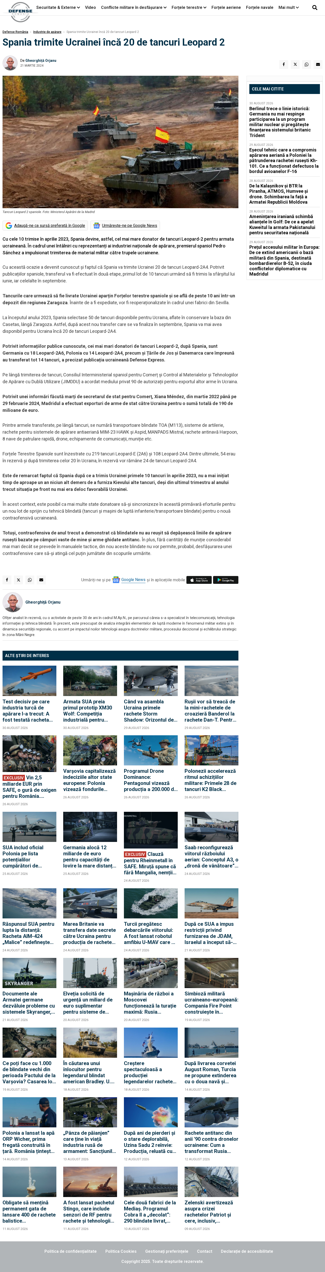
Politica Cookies (121, 1251)
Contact (204, 1251)
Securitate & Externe (56, 7)
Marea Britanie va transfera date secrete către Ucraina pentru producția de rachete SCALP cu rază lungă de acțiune (89, 933)
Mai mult (287, 7)
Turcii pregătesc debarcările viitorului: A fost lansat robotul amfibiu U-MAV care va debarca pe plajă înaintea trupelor (150, 933)
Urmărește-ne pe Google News (129, 225)
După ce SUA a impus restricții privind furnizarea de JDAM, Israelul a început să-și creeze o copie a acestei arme (211, 933)
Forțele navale (259, 7)
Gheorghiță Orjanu (40, 61)
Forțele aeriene (226, 7)
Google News (133, 579)
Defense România (15, 32)
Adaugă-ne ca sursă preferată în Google (49, 225)
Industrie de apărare (47, 32)
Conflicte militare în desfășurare (131, 7)
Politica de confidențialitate (70, 1251)
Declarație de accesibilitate (247, 1251)
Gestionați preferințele (166, 1251)
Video (90, 7)
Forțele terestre (187, 7)
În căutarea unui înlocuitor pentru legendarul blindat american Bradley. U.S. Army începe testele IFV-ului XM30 (89, 1072)
